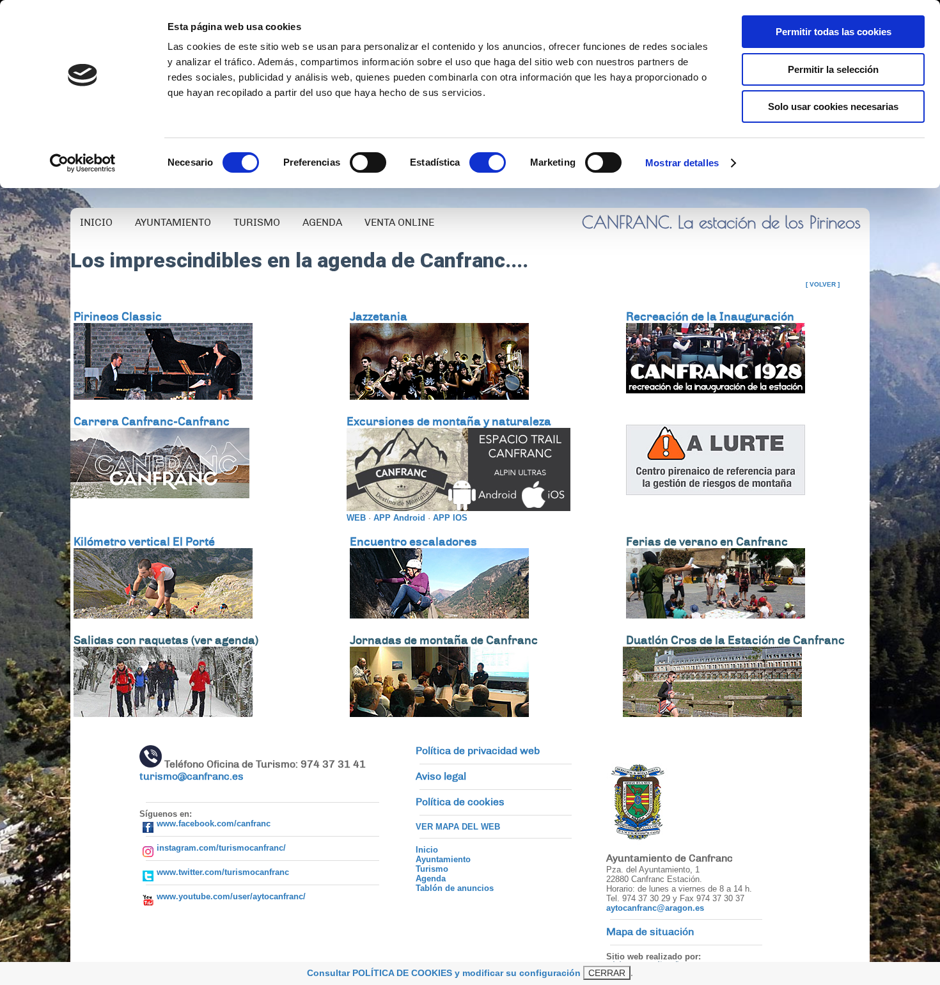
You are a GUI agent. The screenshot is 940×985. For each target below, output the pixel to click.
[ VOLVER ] (823, 284)
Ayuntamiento (443, 859)
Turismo (432, 869)
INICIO (96, 222)
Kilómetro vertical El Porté (144, 541)
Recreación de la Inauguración (710, 316)
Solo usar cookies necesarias (833, 106)
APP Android (399, 518)
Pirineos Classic (118, 316)
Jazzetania (378, 316)
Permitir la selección (833, 69)
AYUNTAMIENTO (173, 222)
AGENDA (322, 222)
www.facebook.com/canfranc (213, 823)
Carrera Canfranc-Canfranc (152, 421)
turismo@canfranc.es (191, 776)
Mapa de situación (650, 932)
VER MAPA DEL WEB (458, 826)
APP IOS (450, 518)
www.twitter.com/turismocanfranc (223, 872)
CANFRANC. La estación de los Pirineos (721, 222)
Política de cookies (460, 802)
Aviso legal (441, 776)
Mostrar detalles (682, 162)
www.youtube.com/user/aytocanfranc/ (231, 896)
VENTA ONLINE (399, 222)
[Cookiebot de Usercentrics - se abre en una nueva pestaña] (83, 163)
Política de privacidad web (478, 751)
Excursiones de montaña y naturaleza (449, 421)
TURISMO (256, 222)
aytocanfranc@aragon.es (655, 908)
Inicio (427, 850)
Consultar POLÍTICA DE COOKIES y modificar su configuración (444, 973)
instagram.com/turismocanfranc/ (221, 848)
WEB (356, 518)
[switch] (368, 162)
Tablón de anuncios (455, 888)
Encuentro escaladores (413, 541)
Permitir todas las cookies (833, 31)
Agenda (431, 878)
